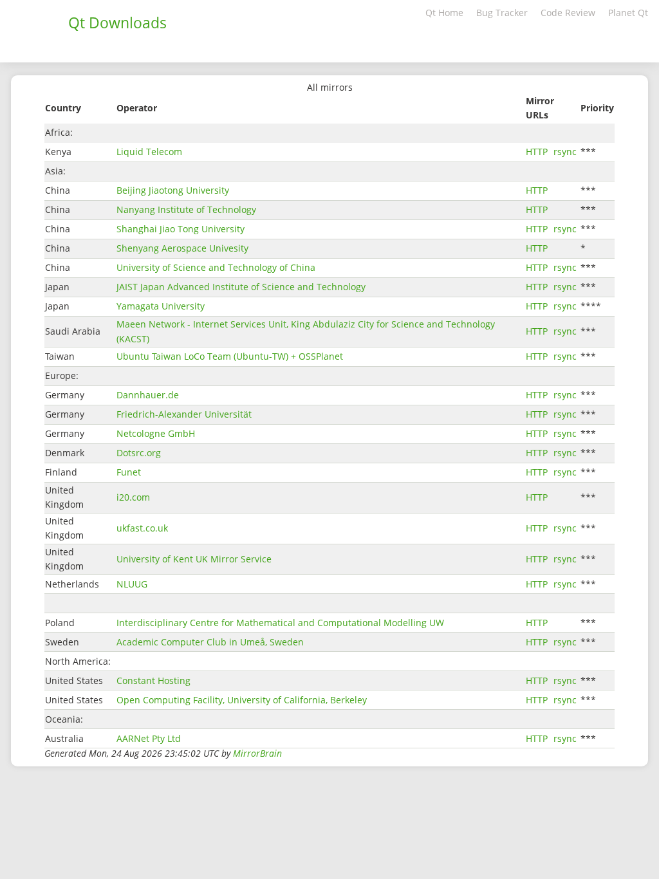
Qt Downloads (117, 22)
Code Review (568, 12)
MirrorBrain (257, 753)
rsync (565, 151)
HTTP (537, 151)
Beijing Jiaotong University (172, 190)
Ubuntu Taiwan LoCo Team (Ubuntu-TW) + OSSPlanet (229, 356)
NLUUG (131, 584)
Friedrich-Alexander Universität (184, 414)
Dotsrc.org (138, 453)
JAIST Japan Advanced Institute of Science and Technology (241, 287)
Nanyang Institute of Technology (186, 209)
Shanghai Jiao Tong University (180, 229)
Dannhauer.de (147, 395)
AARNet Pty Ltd (148, 738)
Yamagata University (160, 306)
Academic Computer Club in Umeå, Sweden (210, 642)
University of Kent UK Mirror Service (194, 559)
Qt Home (444, 12)
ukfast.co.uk (142, 528)
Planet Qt (628, 12)
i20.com (133, 497)
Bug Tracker (502, 12)
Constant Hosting (153, 680)
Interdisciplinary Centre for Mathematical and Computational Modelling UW (280, 622)
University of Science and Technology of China (215, 267)
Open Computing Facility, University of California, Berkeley (241, 700)
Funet (128, 472)
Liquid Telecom (149, 151)
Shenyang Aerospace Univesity (182, 248)
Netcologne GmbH (155, 433)
